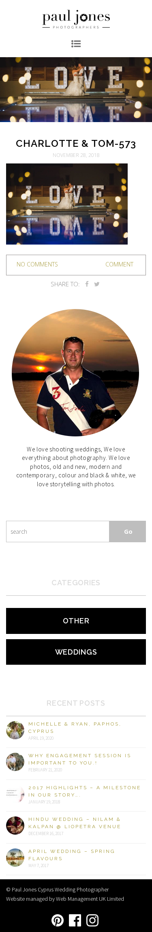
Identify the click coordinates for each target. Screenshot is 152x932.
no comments (37, 264)
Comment (119, 264)
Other (76, 620)
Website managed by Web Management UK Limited (65, 898)
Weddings (76, 652)
